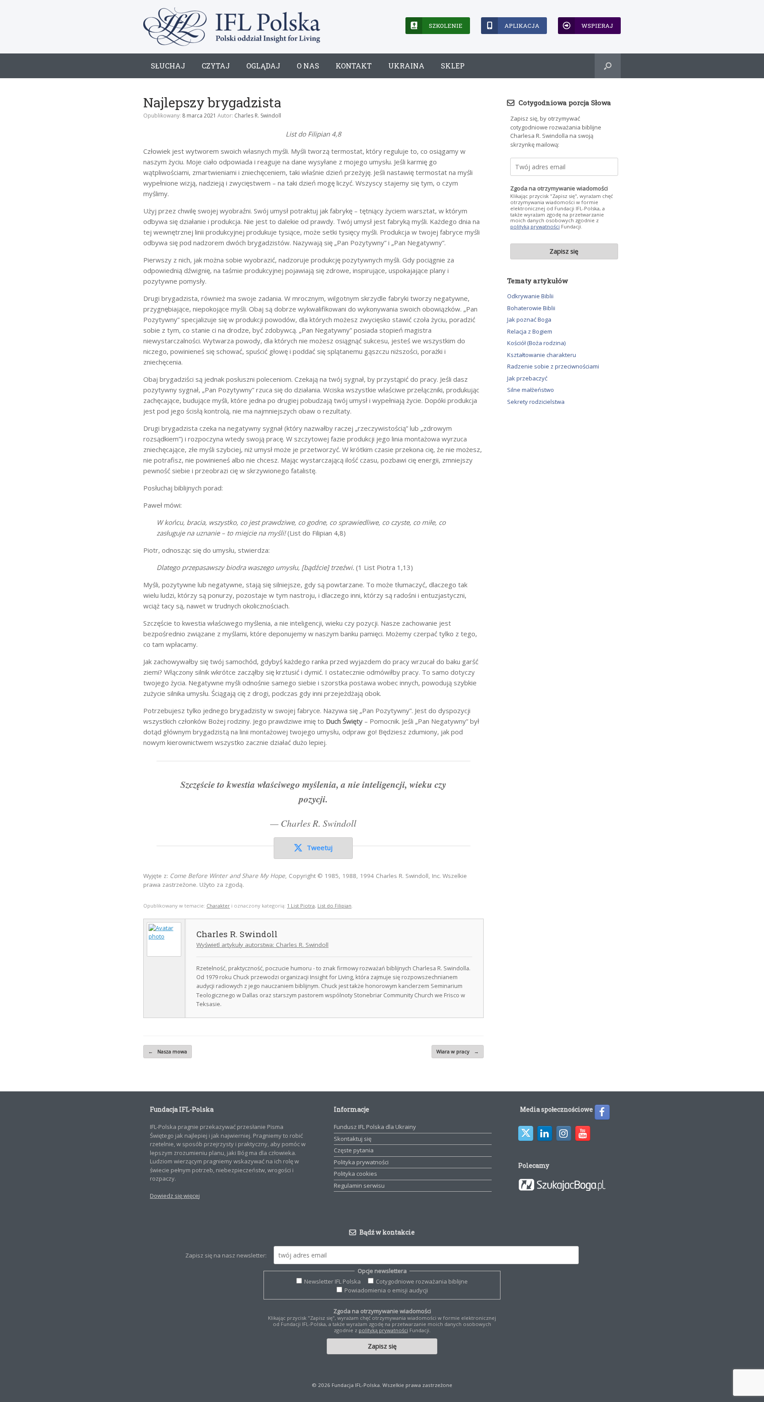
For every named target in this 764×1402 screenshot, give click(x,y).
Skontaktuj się (352, 1139)
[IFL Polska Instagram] (563, 1133)
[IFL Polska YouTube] (582, 1133)
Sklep (453, 65)
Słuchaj (168, 65)
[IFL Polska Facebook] (602, 1112)
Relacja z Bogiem (529, 331)
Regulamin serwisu (359, 1185)
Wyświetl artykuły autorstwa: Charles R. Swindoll (262, 945)
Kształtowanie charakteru (541, 355)
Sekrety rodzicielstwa (536, 402)
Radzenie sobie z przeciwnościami (553, 366)
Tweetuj (319, 847)
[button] (608, 65)
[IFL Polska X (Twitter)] (525, 1133)
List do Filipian (334, 905)
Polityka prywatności (361, 1162)
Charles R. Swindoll (257, 115)
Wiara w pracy (457, 1051)
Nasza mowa (167, 1051)
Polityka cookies (355, 1174)
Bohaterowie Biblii (531, 308)
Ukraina (406, 65)
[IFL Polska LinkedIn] (544, 1133)
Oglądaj (263, 65)
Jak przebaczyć (527, 378)
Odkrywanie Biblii (530, 296)
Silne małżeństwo (530, 390)
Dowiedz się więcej (175, 1196)
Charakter (218, 905)
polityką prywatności (535, 226)
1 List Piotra (301, 905)
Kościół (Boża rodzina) (536, 343)
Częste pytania (354, 1150)
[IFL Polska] (231, 27)
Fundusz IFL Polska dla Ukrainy (375, 1127)
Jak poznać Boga (529, 319)
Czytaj (216, 65)
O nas (308, 65)
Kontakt (354, 65)
